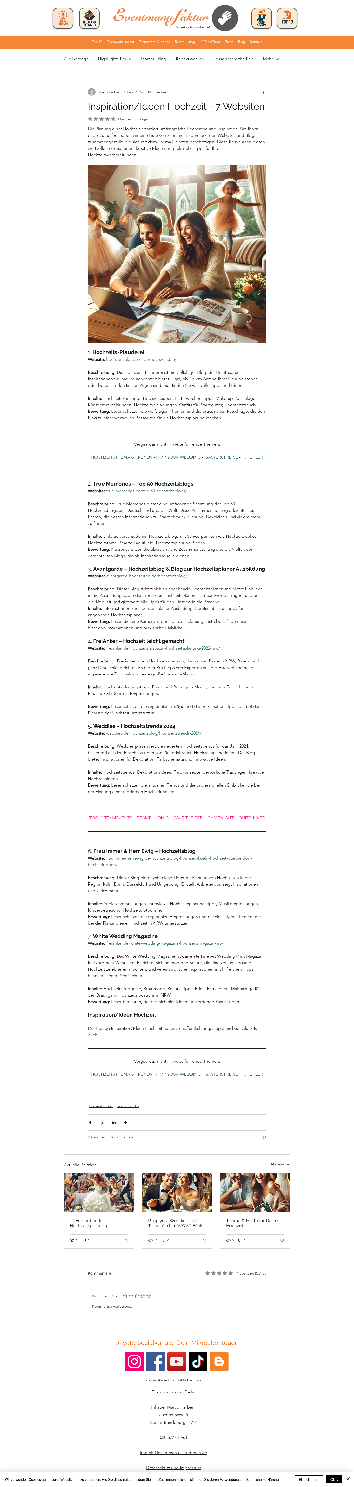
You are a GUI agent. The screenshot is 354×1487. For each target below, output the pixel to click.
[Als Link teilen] (125, 1122)
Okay (334, 1479)
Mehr (268, 59)
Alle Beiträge (76, 59)
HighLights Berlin (114, 59)
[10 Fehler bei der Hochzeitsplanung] (99, 1192)
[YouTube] (176, 1361)
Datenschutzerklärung (262, 1479)
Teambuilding (153, 59)
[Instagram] (134, 1361)
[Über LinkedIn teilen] (113, 1122)
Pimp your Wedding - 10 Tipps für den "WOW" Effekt (176, 1223)
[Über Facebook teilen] (90, 1122)
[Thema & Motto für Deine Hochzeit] (255, 1192)
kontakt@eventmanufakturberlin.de (173, 1380)
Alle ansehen (280, 1164)
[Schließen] (348, 1479)
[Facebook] (155, 1361)
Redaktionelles (190, 59)
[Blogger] (219, 1361)
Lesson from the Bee (233, 59)
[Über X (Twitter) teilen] (102, 1122)
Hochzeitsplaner (101, 1106)
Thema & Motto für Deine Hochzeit (252, 1223)
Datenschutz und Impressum (173, 1467)
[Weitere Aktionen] (263, 92)
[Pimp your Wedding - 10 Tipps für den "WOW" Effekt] (177, 1192)
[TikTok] (198, 1361)
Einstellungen (309, 1479)
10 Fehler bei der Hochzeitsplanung (89, 1223)
